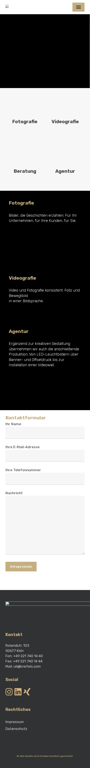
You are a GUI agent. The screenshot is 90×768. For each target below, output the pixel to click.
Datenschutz (16, 729)
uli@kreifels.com (27, 666)
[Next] (87, 50)
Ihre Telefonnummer (23, 470)
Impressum (14, 722)
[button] (78, 7)
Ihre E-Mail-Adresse (22, 447)
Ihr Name (13, 424)
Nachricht (14, 493)
